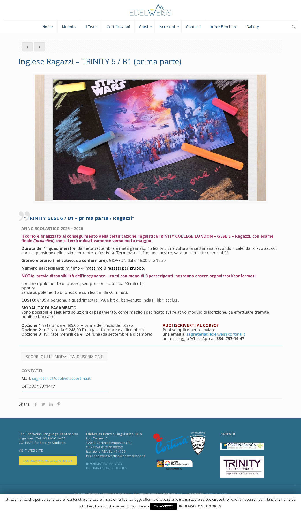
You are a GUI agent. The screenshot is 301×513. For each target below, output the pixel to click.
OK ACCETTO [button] (163, 506)
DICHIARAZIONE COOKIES (106, 468)
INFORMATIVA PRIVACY (104, 463)
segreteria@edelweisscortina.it (215, 334)
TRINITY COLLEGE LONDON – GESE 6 (194, 236)
